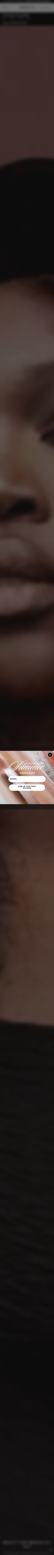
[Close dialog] (50, 755)
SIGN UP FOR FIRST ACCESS (27, 787)
